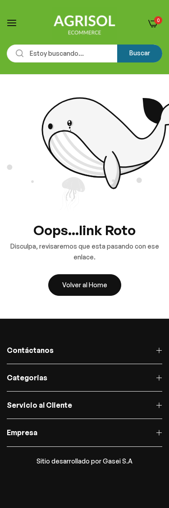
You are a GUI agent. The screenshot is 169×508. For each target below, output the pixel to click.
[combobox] (84, 53)
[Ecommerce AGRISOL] (84, 23)
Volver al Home (84, 285)
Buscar (139, 53)
